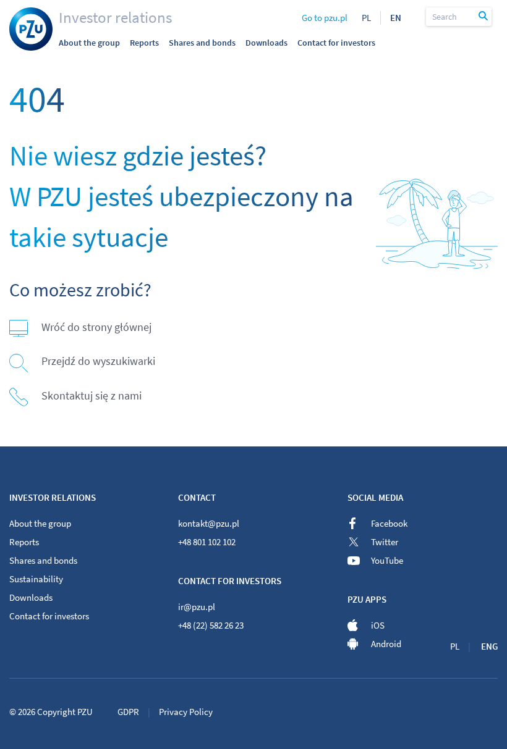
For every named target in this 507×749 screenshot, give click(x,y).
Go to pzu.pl (324, 17)
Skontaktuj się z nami (91, 395)
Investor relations (115, 17)
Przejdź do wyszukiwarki (98, 361)
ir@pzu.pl (196, 607)
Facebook (389, 523)
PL (366, 17)
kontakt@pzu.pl (208, 523)
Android (386, 644)
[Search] (483, 16)
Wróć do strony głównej (96, 327)
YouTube (387, 560)
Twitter (384, 542)
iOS (378, 625)
